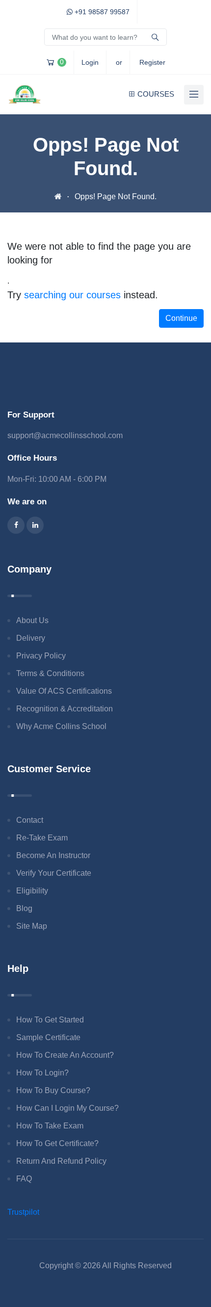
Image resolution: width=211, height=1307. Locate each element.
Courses (155, 94)
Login (90, 62)
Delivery (30, 638)
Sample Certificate (48, 1037)
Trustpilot (23, 1212)
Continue (181, 318)
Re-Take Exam (42, 838)
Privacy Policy (41, 656)
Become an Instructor (53, 855)
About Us (32, 620)
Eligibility (32, 891)
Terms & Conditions (50, 673)
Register (152, 62)
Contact (29, 820)
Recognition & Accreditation (64, 709)
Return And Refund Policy (61, 1161)
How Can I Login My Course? (67, 1108)
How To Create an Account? (65, 1055)
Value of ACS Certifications (64, 691)
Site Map (31, 926)
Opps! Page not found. (116, 196)
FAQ (24, 1179)
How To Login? (42, 1073)
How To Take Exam (49, 1126)
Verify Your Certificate (53, 873)
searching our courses (72, 294)
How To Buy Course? (53, 1090)
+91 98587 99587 (101, 12)
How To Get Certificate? (57, 1143)
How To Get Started (50, 1020)
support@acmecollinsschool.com (65, 435)
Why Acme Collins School (61, 726)
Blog (24, 908)
